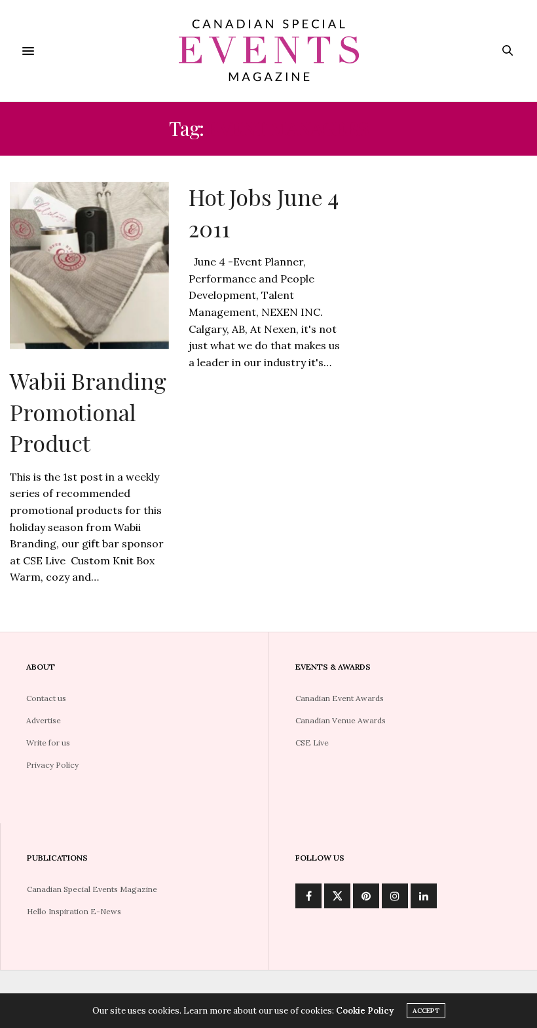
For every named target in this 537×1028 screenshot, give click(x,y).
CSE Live (312, 742)
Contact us (46, 698)
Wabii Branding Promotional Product (88, 412)
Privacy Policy (52, 765)
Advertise (43, 720)
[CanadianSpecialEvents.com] (268, 51)
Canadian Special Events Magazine (92, 889)
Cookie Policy (365, 1010)
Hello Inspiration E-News (74, 911)
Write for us (48, 742)
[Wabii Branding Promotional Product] (89, 265)
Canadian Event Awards (339, 698)
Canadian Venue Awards (340, 720)
